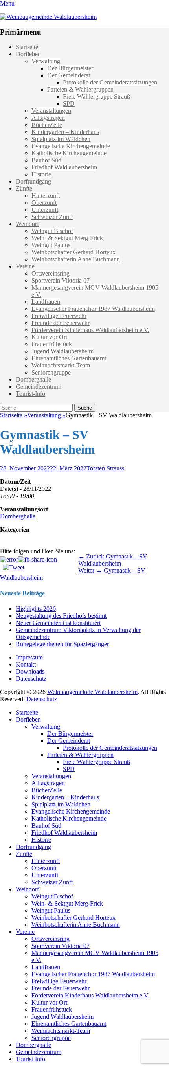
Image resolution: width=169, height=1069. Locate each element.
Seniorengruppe (51, 372)
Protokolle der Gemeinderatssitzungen (110, 82)
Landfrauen (45, 301)
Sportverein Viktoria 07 (60, 280)
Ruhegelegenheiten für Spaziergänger (62, 644)
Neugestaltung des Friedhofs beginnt (61, 615)
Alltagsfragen (48, 117)
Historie (41, 174)
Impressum (29, 657)
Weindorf (27, 223)
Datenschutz (31, 678)
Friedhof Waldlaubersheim (64, 167)
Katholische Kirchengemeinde (69, 153)
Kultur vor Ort (49, 337)
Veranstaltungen (51, 110)
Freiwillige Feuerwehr (58, 315)
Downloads (30, 671)
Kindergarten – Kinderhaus (65, 132)
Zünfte (24, 188)
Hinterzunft (45, 195)
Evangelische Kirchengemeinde (70, 146)
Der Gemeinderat (68, 75)
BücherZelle (46, 124)
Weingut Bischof (52, 231)
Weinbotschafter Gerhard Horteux (73, 252)
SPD (69, 103)
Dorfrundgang (33, 181)
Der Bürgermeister (70, 68)
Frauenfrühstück (51, 344)
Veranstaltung (46, 415)
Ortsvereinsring (50, 273)
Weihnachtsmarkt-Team (60, 365)
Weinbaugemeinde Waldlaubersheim (92, 692)
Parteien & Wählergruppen (80, 89)
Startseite (27, 47)
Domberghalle (33, 379)
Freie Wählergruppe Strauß (96, 96)
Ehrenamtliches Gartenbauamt (68, 358)
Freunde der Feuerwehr (60, 323)
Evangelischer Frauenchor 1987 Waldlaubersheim (93, 308)
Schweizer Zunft (52, 216)
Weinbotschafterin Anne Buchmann (75, 259)
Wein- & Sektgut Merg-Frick (67, 238)
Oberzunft (44, 202)
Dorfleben (28, 54)
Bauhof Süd (46, 160)
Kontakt (26, 664)
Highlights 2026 (36, 608)
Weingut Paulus (50, 245)
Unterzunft (44, 209)
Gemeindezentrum (38, 386)
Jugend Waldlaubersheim (62, 351)
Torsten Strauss (105, 468)
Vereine (25, 266)
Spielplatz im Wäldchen (60, 139)
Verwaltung (45, 61)
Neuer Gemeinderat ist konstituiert (58, 622)
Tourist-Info (30, 393)
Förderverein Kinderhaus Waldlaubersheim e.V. (90, 330)
